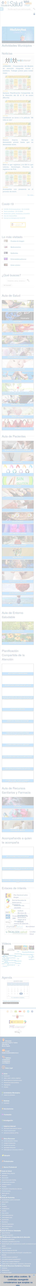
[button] (34, 1275)
